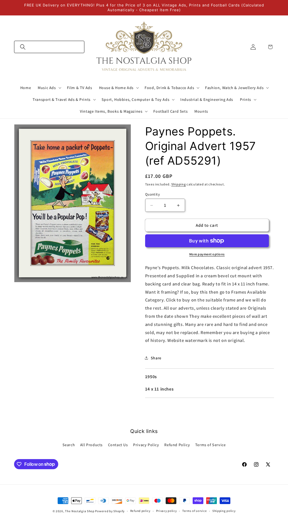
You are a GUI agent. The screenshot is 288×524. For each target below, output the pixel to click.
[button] (49, 47)
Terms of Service (210, 444)
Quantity (152, 194)
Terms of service (194, 511)
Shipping (178, 184)
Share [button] (156, 357)
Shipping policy (224, 511)
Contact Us (118, 444)
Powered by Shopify (110, 511)
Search (68, 444)
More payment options (207, 254)
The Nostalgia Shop (79, 511)
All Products (91, 444)
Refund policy (140, 511)
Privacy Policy (146, 444)
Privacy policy (166, 511)
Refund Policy (177, 444)
